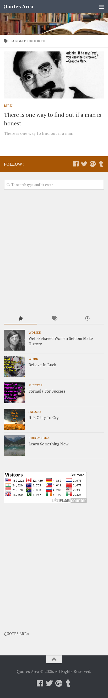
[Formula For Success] (14, 392)
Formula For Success (47, 391)
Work (33, 359)
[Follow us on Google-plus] (92, 164)
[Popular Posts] (20, 318)
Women (35, 332)
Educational (40, 438)
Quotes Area (18, 6)
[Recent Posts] (87, 318)
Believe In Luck (42, 364)
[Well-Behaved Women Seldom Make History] (14, 340)
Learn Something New (48, 443)
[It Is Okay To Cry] (14, 419)
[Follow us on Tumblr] (101, 164)
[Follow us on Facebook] (76, 164)
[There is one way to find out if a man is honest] (54, 74)
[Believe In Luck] (14, 366)
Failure (35, 411)
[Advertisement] (54, 251)
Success (35, 385)
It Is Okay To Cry (44, 417)
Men (8, 105)
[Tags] (54, 318)
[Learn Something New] (14, 445)
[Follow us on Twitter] (84, 164)
